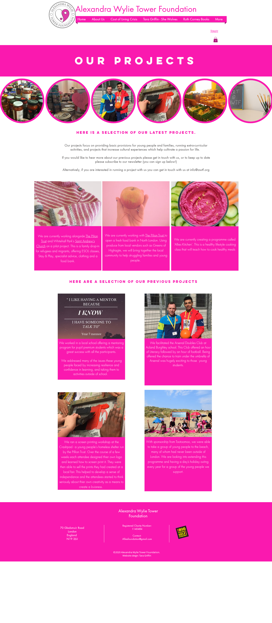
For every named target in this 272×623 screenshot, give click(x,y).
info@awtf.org (199, 170)
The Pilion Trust (155, 235)
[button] (99, 19)
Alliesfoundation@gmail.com (137, 539)
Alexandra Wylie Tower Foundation (138, 513)
